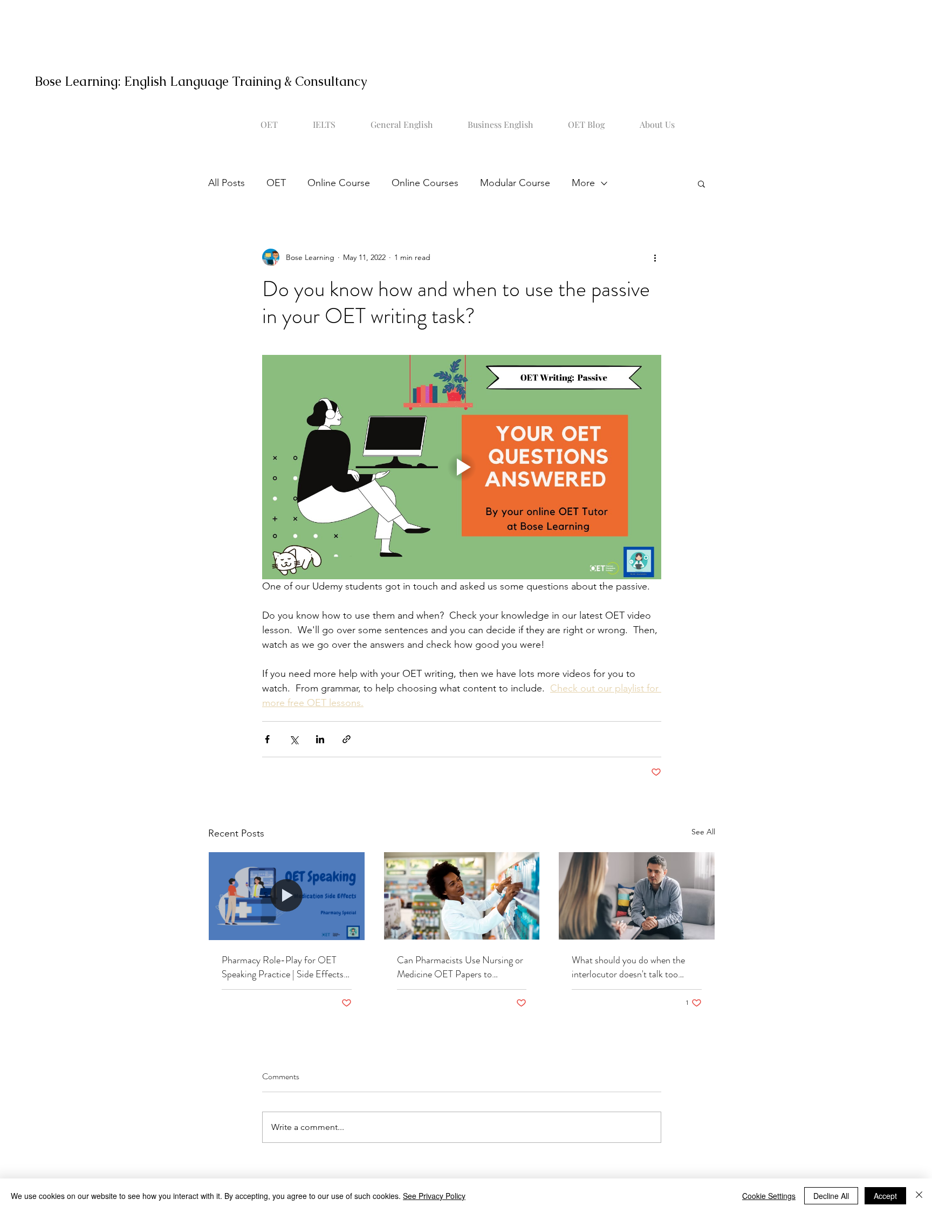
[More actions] (654, 257)
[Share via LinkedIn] (320, 739)
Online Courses (425, 183)
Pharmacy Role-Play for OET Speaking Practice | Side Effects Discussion (283, 967)
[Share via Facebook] (267, 739)
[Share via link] (346, 739)
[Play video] (461, 467)
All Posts (226, 183)
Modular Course (515, 183)
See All (703, 832)
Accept (885, 1195)
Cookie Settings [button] (769, 1195)
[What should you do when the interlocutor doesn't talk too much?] (637, 896)
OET (276, 183)
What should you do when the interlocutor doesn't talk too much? (628, 967)
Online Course (338, 183)
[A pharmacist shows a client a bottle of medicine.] (287, 896)
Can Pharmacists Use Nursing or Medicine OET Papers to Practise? (460, 967)
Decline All (831, 1195)
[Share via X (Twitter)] (294, 739)
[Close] (919, 1195)
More (583, 183)
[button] (701, 183)
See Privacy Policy (434, 1195)
